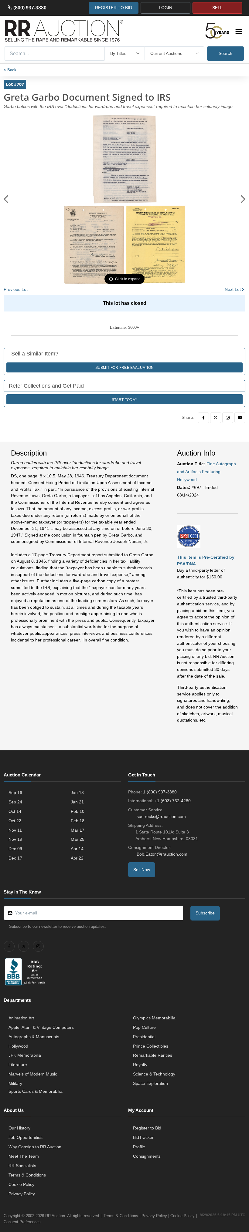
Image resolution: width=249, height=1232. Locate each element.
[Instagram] (227, 417)
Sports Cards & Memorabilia (36, 1091)
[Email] (239, 417)
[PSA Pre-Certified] (189, 536)
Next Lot (233, 289)
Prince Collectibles (150, 1046)
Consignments (147, 1156)
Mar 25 (77, 839)
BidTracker (143, 1137)
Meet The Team (24, 1156)
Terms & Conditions (27, 1175)
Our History (19, 1128)
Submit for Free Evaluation (124, 367)
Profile (139, 1146)
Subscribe (205, 913)
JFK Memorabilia (25, 1055)
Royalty (140, 1064)
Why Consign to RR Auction (35, 1146)
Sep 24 (15, 801)
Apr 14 (77, 848)
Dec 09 (15, 848)
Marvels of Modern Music (33, 1074)
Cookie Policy (21, 1184)
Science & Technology (154, 1074)
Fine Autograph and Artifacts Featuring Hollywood (206, 471)
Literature (18, 1064)
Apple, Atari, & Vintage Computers (41, 1027)
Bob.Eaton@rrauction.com (162, 854)
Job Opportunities (26, 1137)
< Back (10, 70)
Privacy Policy (22, 1193)
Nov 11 (15, 830)
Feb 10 (77, 811)
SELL (217, 7)
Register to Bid (147, 1128)
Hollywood (18, 1046)
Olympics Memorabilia (154, 1017)
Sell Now (141, 869)
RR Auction (55, 1215)
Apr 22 (77, 858)
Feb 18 (77, 820)
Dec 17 (15, 858)
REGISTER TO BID (113, 7)
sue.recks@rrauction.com (161, 816)
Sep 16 (15, 792)
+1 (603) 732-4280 (173, 800)
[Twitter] (215, 417)
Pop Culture (144, 1027)
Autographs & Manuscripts (34, 1036)
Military (15, 1083)
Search (225, 53)
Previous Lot (16, 289)
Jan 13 (77, 792)
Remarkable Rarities (152, 1055)
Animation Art (21, 1017)
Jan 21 (77, 801)
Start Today (124, 400)
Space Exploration (150, 1083)
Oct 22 (15, 820)
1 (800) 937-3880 (160, 791)
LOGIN (165, 7)
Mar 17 (77, 830)
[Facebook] (203, 417)
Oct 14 (15, 811)
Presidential (144, 1036)
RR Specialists (22, 1165)
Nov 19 (15, 839)
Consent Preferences (22, 1222)
